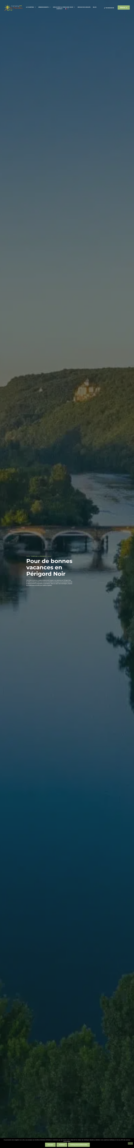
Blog (95, 7)
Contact (59, 8)
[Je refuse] (130, 1143)
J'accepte (50, 1144)
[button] (124, 7)
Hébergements (43, 7)
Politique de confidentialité (78, 1144)
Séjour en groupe (84, 7)
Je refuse (62, 1144)
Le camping (30, 7)
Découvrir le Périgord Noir (63, 7)
